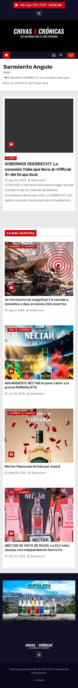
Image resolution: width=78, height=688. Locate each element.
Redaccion (38, 180)
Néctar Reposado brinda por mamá (32, 466)
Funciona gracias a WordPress (28, 669)
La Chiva (11, 158)
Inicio (6, 72)
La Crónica (14, 246)
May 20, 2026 (18, 473)
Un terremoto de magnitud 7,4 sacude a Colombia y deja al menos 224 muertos (36, 302)
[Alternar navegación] (54, 55)
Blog (11, 330)
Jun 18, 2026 (17, 393)
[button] (62, 55)
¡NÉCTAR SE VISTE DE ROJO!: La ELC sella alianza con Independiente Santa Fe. (37, 548)
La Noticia (30, 246)
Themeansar (38, 672)
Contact (39, 680)
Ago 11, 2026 (17, 310)
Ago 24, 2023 (18, 180)
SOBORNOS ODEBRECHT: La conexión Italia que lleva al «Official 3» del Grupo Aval (38, 169)
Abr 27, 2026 (17, 556)
